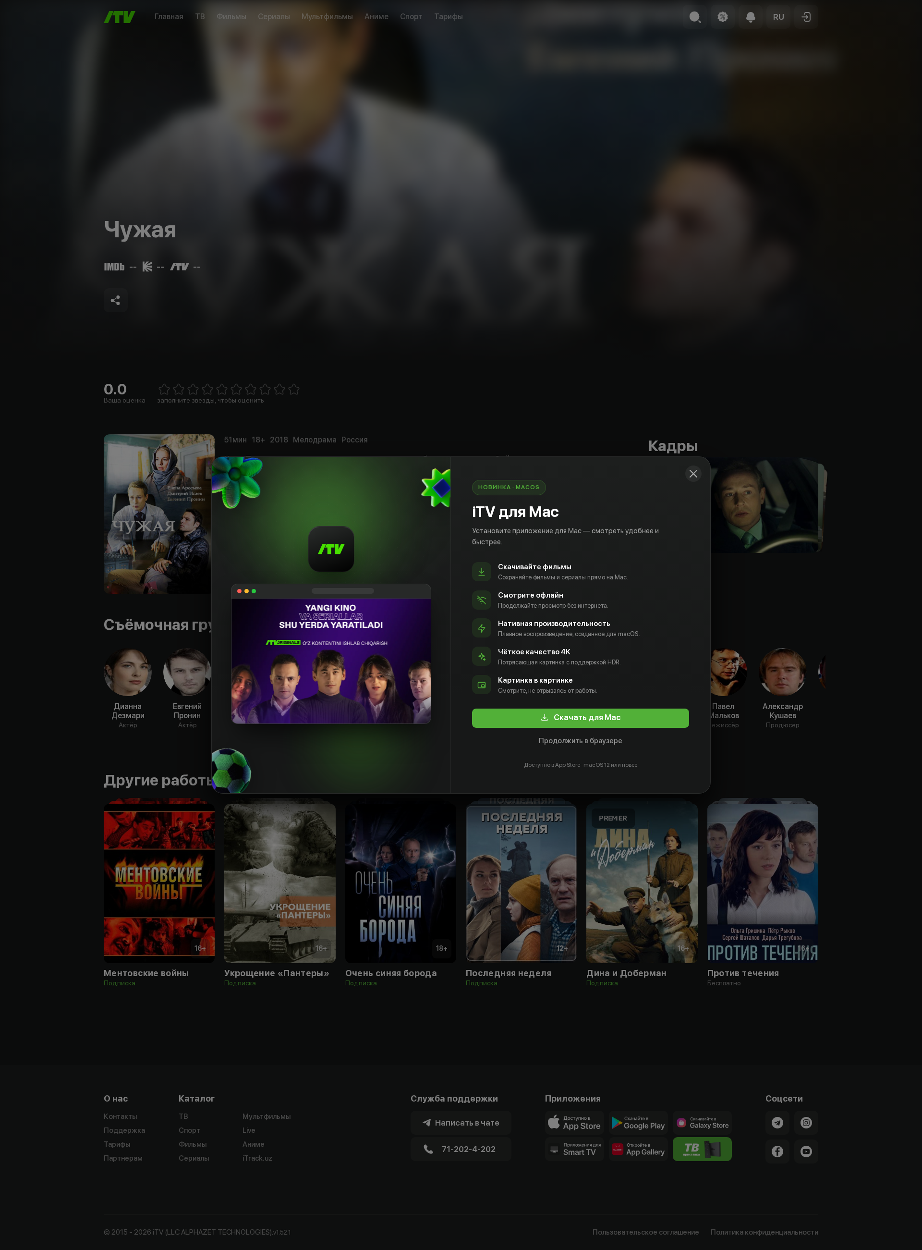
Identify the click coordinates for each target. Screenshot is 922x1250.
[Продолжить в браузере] (693, 474)
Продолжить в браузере (580, 740)
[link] (580, 718)
